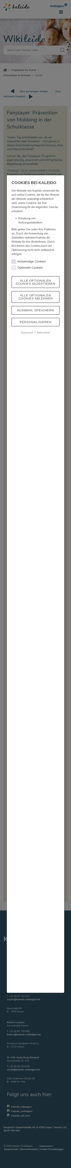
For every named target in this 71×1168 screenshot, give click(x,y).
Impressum (27, 332)
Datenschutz (43, 332)
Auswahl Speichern (35, 310)
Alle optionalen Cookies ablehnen (35, 297)
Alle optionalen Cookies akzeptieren (35, 282)
